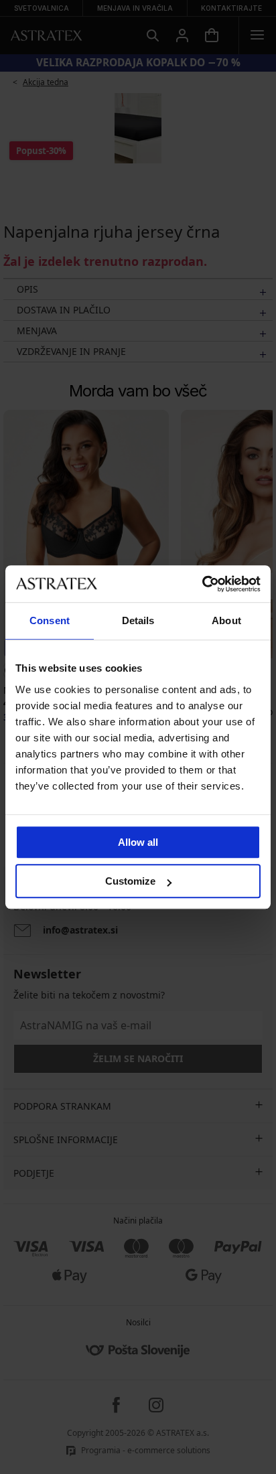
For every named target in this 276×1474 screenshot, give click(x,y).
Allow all (138, 842)
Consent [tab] (49, 620)
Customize (130, 881)
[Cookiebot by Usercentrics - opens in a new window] (202, 584)
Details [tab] (138, 620)
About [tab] (226, 620)
